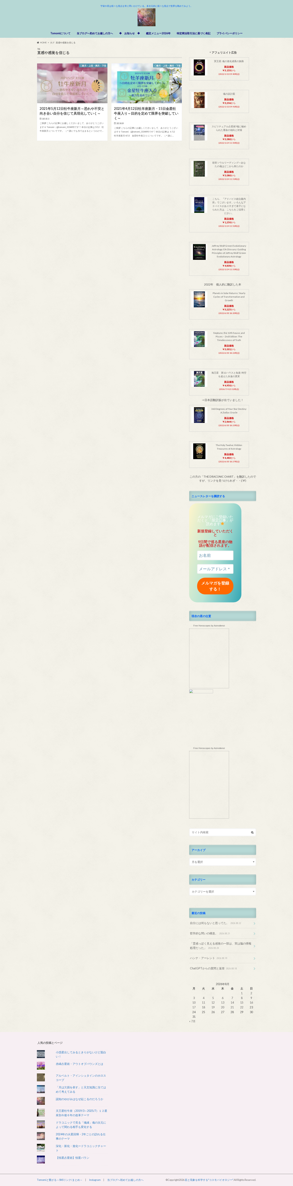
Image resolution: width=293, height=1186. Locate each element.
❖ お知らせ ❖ (129, 33)
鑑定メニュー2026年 (158, 33)
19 (213, 1007)
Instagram (95, 1179)
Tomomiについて (60, 33)
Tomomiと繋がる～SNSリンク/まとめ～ (60, 1179)
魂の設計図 (229, 93)
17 (194, 1007)
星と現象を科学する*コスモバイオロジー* (209, 1179)
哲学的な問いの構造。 (210, 933)
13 (222, 1002)
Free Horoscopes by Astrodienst (209, 625)
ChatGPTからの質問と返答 (213, 968)
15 (241, 1002)
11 (203, 1002)
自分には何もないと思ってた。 (215, 923)
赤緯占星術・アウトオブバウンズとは (79, 1063)
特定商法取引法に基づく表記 (193, 33)
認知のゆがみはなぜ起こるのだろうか (79, 1099)
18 (203, 1007)
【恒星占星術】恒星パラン (72, 1157)
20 (222, 1007)
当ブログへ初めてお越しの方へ (95, 33)
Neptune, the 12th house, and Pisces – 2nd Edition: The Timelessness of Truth (229, 336)
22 (241, 1007)
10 (194, 1002)
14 (232, 1002)
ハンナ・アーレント (208, 958)
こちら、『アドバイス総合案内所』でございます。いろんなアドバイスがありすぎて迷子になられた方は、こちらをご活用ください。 (229, 206)
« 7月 (192, 1021)
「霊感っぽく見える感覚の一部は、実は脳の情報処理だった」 (220, 945)
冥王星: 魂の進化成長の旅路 (229, 61)
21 (232, 1007)
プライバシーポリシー (230, 33)
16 (251, 1002)
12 (213, 1002)
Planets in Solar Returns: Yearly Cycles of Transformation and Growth (229, 297)
